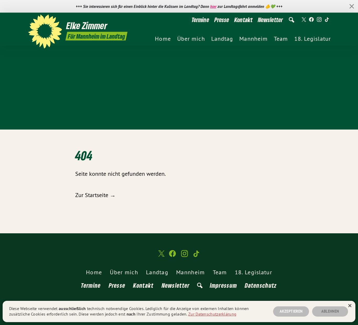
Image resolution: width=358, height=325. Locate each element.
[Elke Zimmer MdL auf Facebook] (311, 19)
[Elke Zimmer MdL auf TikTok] (327, 19)
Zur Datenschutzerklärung (212, 314)
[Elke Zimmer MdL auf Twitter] (303, 19)
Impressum (223, 285)
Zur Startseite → (95, 195)
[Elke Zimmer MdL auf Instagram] (319, 19)
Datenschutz (261, 285)
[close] (352, 6)
